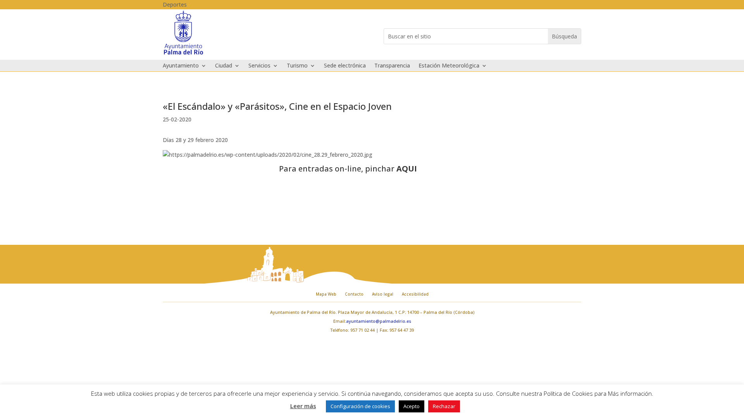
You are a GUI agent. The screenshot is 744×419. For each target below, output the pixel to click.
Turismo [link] (297, 66)
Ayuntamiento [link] (181, 66)
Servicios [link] (259, 66)
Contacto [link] (354, 294)
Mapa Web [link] (326, 294)
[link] (183, 53)
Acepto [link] (411, 406)
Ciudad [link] (223, 66)
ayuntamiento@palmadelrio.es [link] (378, 321)
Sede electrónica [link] (345, 66)
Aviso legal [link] (382, 294)
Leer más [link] (303, 406)
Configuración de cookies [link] (360, 406)
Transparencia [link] (392, 66)
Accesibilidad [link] (415, 294)
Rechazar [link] (444, 406)
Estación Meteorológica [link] (448, 66)
